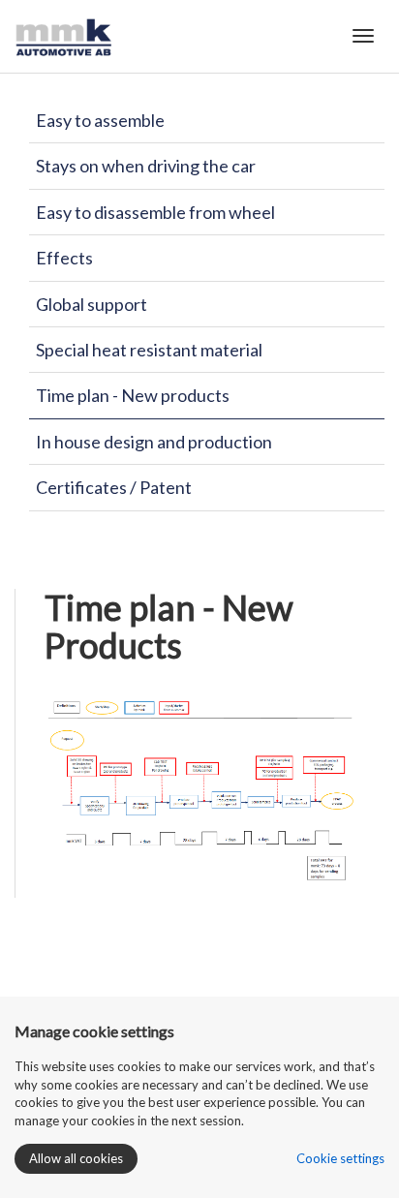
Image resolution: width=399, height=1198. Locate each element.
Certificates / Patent (114, 487)
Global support (91, 304)
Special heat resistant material (149, 349)
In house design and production (154, 441)
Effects (64, 257)
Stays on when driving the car (146, 165)
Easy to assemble (100, 120)
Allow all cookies (76, 1158)
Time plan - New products (133, 395)
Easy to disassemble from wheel (155, 212)
